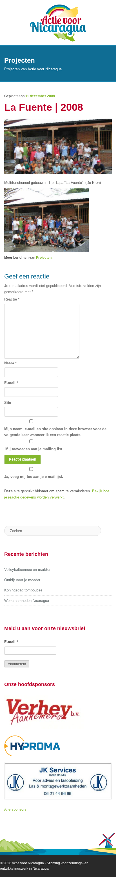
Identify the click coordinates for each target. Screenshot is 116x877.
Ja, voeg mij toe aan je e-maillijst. (33, 477)
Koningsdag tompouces (23, 590)
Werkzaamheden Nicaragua (26, 601)
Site (7, 403)
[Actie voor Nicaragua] (58, 22)
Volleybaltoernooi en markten (27, 569)
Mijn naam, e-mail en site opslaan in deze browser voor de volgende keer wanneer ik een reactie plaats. (55, 432)
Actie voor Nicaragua (28, 863)
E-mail (11, 383)
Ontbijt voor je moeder (22, 580)
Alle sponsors (15, 809)
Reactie (11, 299)
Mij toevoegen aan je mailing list (33, 449)
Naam (10, 363)
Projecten (44, 258)
